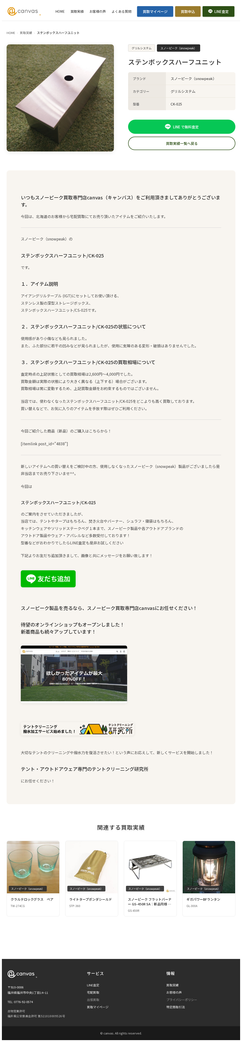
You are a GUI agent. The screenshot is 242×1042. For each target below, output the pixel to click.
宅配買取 (93, 992)
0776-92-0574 (23, 1002)
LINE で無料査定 (186, 126)
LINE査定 (221, 11)
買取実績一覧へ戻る (182, 143)
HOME (60, 11)
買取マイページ (155, 11)
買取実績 (77, 11)
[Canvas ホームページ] (24, 11)
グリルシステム (141, 48)
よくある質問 (121, 11)
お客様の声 (97, 11)
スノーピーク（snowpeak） (178, 48)
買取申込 (188, 11)
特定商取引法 (175, 1007)
